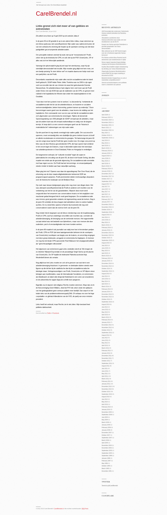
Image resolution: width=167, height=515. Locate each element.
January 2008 (106, 430)
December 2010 (107, 386)
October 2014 (106, 268)
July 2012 (105, 337)
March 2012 (105, 348)
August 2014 (106, 273)
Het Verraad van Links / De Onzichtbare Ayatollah (51, 5)
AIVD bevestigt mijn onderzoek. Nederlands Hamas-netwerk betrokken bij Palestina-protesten (115, 33)
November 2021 (107, 125)
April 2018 (105, 163)
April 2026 (105, 115)
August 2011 (105, 366)
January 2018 (106, 171)
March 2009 (105, 422)
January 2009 (106, 425)
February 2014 (106, 289)
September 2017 (107, 181)
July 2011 (105, 368)
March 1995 (105, 468)
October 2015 (106, 238)
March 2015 (105, 255)
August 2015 (106, 243)
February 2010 (106, 407)
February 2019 (106, 150)
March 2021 (105, 127)
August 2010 (106, 396)
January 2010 (106, 409)
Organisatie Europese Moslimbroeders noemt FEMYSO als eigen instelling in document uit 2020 (114, 73)
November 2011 (107, 358)
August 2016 (106, 214)
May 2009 (105, 419)
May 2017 (105, 191)
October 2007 (106, 435)
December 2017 (107, 173)
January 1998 (106, 458)
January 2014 (106, 291)
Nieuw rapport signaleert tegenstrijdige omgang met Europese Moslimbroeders (114, 63)
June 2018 (105, 158)
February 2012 (106, 350)
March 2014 (105, 286)
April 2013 (105, 314)
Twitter (49, 313)
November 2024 (107, 120)
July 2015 (105, 245)
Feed (85, 508)
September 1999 (107, 455)
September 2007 (107, 437)
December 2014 (107, 263)
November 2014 (107, 266)
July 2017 (105, 186)
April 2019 (105, 145)
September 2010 (107, 394)
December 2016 (107, 204)
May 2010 (105, 402)
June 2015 (105, 248)
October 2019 (106, 135)
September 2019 (107, 138)
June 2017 (105, 189)
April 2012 (105, 345)
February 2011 (106, 381)
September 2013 (107, 302)
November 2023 (107, 122)
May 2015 (105, 250)
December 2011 (107, 355)
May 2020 (105, 132)
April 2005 (105, 443)
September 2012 (107, 332)
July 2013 (105, 307)
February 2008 (106, 427)
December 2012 (107, 325)
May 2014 (105, 281)
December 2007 (107, 432)
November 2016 (107, 207)
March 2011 (105, 378)
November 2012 (107, 327)
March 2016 (105, 225)
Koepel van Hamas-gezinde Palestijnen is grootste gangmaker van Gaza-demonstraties (115, 46)
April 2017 (105, 194)
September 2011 (107, 363)
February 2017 (106, 199)
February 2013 (106, 320)
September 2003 (107, 450)
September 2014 (107, 271)
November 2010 (107, 389)
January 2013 (106, 322)
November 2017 (107, 176)
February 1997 (106, 461)
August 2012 (106, 335)
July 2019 (105, 140)
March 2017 (105, 197)
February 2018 (106, 168)
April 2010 (105, 404)
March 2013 (105, 317)
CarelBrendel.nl (56, 13)
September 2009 (107, 414)
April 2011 (105, 376)
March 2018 (105, 166)
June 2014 (105, 279)
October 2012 (106, 330)
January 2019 (106, 153)
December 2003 (107, 448)
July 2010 (105, 399)
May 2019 (105, 143)
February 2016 (106, 227)
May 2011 (105, 373)
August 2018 (106, 156)
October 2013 (106, 299)
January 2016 (106, 230)
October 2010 (106, 391)
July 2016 (105, 217)
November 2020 (107, 130)
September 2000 (107, 453)
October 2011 (106, 361)
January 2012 (106, 353)
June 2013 (105, 309)
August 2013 (106, 304)
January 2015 (106, 261)
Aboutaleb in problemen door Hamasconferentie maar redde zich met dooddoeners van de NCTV (114, 40)
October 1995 (106, 466)
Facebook (56, 313)
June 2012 (105, 340)
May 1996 (105, 463)
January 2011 (106, 384)
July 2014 (105, 276)
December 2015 (107, 232)
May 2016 (105, 222)
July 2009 (105, 417)
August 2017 (106, 184)
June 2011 (105, 371)
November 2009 (107, 412)
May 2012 (105, 343)
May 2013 (105, 312)
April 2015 (105, 253)
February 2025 (106, 117)
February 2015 (106, 258)
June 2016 (105, 220)
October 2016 (106, 209)
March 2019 (105, 148)
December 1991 (107, 471)
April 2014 (105, 284)
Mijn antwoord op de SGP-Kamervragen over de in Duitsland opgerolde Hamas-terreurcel (114, 53)
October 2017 (106, 179)
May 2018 (105, 161)
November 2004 (107, 445)
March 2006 (105, 440)
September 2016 (107, 212)
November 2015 (107, 235)
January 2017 (106, 202)
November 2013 (107, 296)
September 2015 (107, 240)
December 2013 (107, 294)
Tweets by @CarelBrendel (110, 485)
